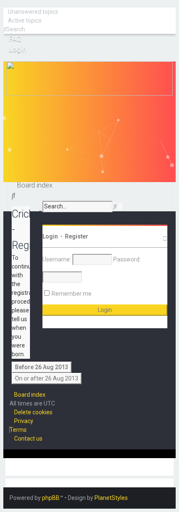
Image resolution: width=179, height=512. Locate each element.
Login (50, 236)
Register (76, 236)
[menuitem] (30, 11)
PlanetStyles (111, 497)
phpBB (51, 497)
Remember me (72, 293)
